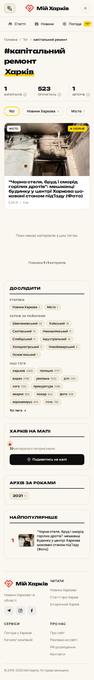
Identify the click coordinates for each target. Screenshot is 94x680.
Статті (20, 24)
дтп (70, 378)
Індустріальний (56, 339)
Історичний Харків (64, 604)
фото (66, 394)
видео (21, 378)
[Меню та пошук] (9, 8)
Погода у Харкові (18, 632)
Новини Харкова (43, 111)
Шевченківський (27, 323)
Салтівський (24, 331)
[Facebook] (32, 610)
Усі (11, 111)
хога (19, 386)
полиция (50, 370)
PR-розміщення (62, 647)
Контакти (57, 654)
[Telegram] (9, 610)
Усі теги (16, 410)
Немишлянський (57, 331)
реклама (46, 378)
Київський (59, 323)
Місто (78, 111)
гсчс (52, 402)
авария (21, 394)
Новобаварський (63, 347)
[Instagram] (20, 610)
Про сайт (57, 632)
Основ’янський (25, 354)
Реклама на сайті (63, 639)
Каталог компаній (18, 639)
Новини (47, 24)
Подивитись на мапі (49, 459)
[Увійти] (85, 8)
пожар (44, 394)
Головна (10, 39)
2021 (19, 496)
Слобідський (24, 339)
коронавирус (25, 402)
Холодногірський (27, 347)
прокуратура (46, 386)
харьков (23, 370)
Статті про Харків (64, 597)
